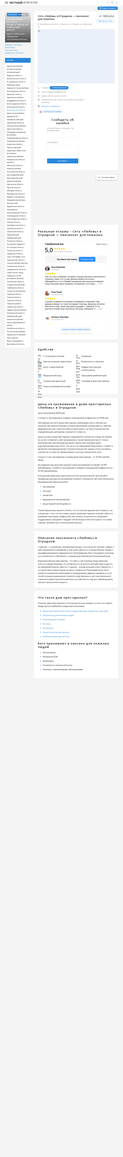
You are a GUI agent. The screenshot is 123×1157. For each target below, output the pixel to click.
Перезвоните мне (105, 21)
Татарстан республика (16, 291)
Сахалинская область (16, 266)
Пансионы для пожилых (54, 619)
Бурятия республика (15, 97)
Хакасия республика (15, 319)
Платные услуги (11, 50)
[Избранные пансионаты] (112, 2)
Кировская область (15, 165)
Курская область (14, 187)
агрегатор (23, 2)
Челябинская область (16, 328)
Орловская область (15, 228)
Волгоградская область (16, 104)
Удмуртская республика (16, 310)
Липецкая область (14, 190)
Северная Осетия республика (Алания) (15, 277)
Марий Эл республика (16, 197)
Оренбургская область (16, 225)
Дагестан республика (15, 113)
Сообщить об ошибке (52, 111)
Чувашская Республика (16, 334)
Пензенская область (15, 231)
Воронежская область (16, 110)
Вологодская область (16, 107)
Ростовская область (15, 247)
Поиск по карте (109, 8)
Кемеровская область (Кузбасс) (16, 160)
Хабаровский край (14, 316)
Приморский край (14, 238)
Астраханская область (16, 82)
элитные (103, 611)
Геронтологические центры (56, 632)
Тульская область (14, 300)
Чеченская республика (16, 331)
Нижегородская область (17, 213)
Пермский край (13, 235)
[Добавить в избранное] (50, 106)
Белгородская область (16, 91)
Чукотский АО (12, 338)
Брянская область (14, 94)
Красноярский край (14, 178)
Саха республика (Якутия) (17, 263)
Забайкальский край (15, 119)
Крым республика (14, 181)
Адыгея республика (15, 66)
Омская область (13, 222)
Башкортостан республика (18, 88)
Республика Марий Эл (16, 244)
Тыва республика (14, 303)
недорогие (93, 611)
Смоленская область (15, 281)
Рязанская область (15, 250)
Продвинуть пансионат (14, 53)
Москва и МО (12, 203)
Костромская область (16, 172)
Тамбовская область (15, 288)
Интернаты (48, 628)
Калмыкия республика (16, 141)
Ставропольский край (16, 285)
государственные (78, 611)
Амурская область (14, 75)
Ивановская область (15, 123)
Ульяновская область (16, 313)
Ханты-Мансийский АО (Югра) (16, 323)
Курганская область (15, 184)
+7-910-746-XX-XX (59, 88)
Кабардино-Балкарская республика (16, 133)
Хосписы (46, 624)
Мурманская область (15, 206)
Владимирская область (16, 100)
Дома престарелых (52, 611)
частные (65, 611)
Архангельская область (16, 78)
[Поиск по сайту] (117, 2)
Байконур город (13, 85)
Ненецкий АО (12, 209)
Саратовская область (16, 260)
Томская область (14, 297)
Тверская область (14, 294)
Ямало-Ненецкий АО (15, 341)
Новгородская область (16, 216)
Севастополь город (15, 272)
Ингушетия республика (16, 126)
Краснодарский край (15, 175)
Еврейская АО (12, 116)
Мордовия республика (16, 200)
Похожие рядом (107, 177)
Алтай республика (14, 69)
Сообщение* (52, 142)
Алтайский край (13, 72)
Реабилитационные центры (56, 636)
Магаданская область (16, 194)
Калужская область (15, 144)
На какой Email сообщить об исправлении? (60, 129)
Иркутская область (15, 129)
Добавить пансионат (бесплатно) (13, 46)
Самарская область (15, 253)
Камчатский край (14, 147)
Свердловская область (16, 269)
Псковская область (15, 241)
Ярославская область (16, 344)
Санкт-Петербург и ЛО (16, 257)
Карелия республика (15, 156)
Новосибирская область (17, 219)
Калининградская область (17, 138)
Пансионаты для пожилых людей (58, 615)
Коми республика (14, 168)
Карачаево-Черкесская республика (16, 151)
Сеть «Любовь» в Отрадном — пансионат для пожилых (76, 333)
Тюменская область (15, 307)
